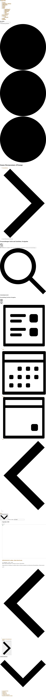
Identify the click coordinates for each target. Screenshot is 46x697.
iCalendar (4, 691)
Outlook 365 (4, 692)
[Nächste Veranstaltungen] (2, 511)
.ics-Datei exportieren (6, 694)
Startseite (3, 2)
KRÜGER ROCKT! (4, 4)
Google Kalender (5, 690)
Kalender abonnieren (3, 656)
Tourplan (3, 7)
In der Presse (6, 13)
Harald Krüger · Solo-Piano (6, 3)
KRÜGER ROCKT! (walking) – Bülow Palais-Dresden (12, 560)
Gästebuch (4, 19)
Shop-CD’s (3, 5)
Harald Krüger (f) (7, 9)
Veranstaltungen (5, 167)
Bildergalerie (6, 11)
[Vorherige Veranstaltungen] (24, 510)
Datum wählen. (11, 519)
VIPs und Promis (5, 14)
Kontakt (3, 18)
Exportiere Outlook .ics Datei (7, 695)
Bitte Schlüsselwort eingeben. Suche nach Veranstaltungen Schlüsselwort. (13, 247)
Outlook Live (4, 693)
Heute (1, 513)
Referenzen (6, 17)
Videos (5, 12)
